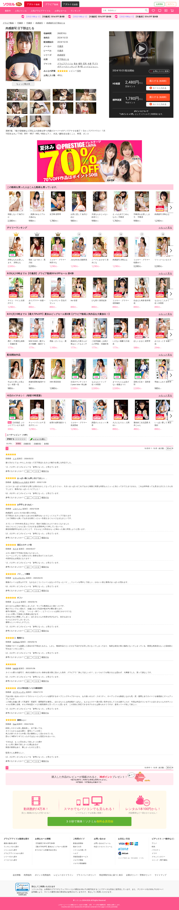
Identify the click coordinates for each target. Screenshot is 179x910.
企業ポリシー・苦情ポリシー (138, 875)
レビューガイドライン (63, 875)
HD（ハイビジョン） (89, 66)
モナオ (15, 549)
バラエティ (156, 850)
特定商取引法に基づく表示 (111, 875)
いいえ (37, 471)
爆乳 (80, 64)
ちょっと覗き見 (23, 84)
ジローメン (17, 509)
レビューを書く (39, 439)
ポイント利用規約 (42, 875)
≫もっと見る (165, 227)
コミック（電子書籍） (160, 860)
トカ (15, 459)
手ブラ (95, 64)
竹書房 (60, 46)
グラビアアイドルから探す (14, 853)
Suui (15, 724)
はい (28, 471)
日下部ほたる (63, 59)
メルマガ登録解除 (79, 863)
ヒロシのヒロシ (19, 578)
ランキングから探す (11, 847)
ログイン (171, 4)
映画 (153, 847)
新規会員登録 (78, 843)
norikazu (16, 642)
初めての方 (77, 847)
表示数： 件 (165, 448)
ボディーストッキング (67, 66)
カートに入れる (158, 87)
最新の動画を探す (10, 843)
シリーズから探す (10, 857)
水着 (89, 64)
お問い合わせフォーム (102, 843)
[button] (22, 887)
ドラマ (154, 853)
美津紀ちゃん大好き (21, 482)
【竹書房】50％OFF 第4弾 (45, 843)
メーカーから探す (10, 860)
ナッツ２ (16, 602)
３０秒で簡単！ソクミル (89, 821)
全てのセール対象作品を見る (46, 850)
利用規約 (28, 875)
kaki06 (15, 668)
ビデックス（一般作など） (163, 839)
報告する (45, 471)
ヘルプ (75, 853)
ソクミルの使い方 (79, 850)
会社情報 (17, 875)
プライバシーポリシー (86, 875)
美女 (76, 64)
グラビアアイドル (65, 64)
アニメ (154, 843)
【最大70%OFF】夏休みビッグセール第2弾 (51, 847)
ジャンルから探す (10, 850)
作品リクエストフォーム (103, 847)
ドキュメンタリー (158, 857)
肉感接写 (61, 55)
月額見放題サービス (80, 857)
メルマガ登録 (78, 860)
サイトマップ (160, 875)
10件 (79, 71)
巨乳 (85, 64)
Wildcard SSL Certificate (22, 894)
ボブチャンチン (19, 692)
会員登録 (159, 4)
